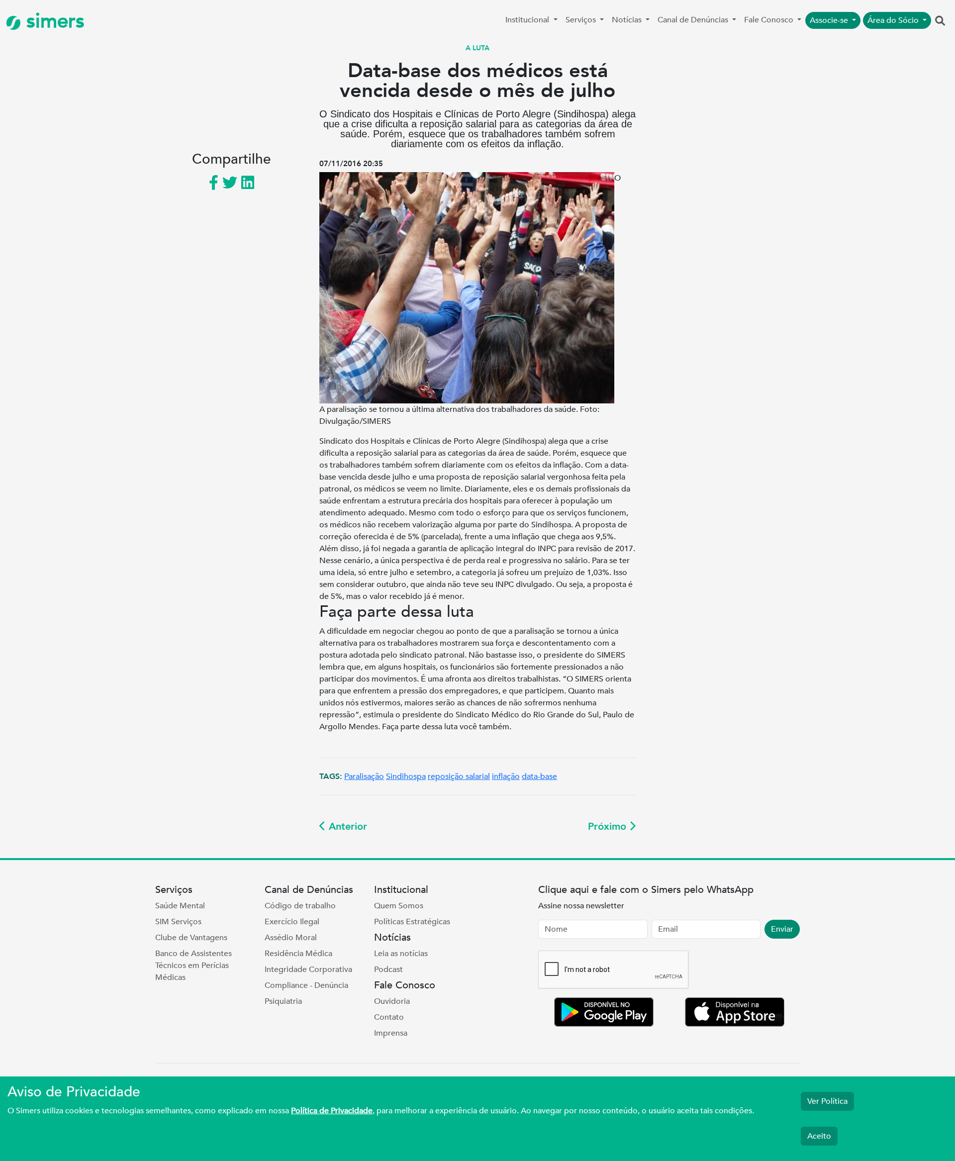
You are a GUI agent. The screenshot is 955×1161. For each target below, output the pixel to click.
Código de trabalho (300, 905)
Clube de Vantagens (191, 937)
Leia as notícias (401, 953)
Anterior (346, 826)
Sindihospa (406, 776)
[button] (940, 21)
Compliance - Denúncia (306, 985)
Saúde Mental (180, 905)
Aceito (819, 1136)
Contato (389, 1017)
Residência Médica (298, 953)
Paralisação (364, 776)
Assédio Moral (291, 937)
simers (53, 21)
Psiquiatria (283, 1001)
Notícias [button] (628, 19)
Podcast (388, 969)
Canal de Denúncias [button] (694, 19)
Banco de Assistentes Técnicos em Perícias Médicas (193, 965)
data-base (539, 776)
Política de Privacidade (332, 1110)
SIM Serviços (178, 921)
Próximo (608, 826)
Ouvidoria (392, 1001)
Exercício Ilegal (292, 921)
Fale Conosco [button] (769, 19)
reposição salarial (459, 776)
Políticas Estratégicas (412, 921)
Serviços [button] (582, 19)
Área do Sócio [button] (894, 20)
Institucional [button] (528, 19)
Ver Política (827, 1101)
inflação (506, 776)
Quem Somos (398, 905)
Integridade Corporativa (308, 969)
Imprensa (390, 1033)
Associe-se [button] (830, 20)
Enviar (782, 929)
